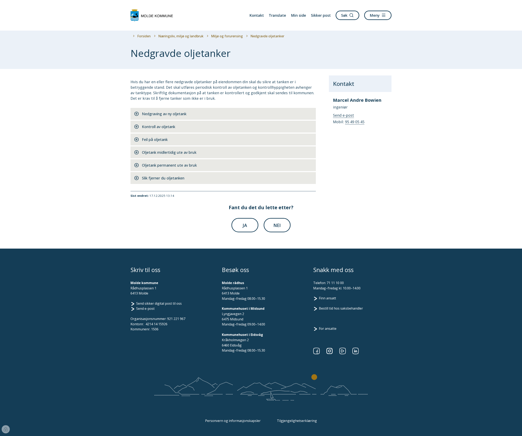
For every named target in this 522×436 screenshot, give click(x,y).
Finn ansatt (327, 298)
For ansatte (327, 328)
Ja (245, 225)
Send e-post (145, 308)
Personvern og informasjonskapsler (233, 420)
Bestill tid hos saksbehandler (341, 308)
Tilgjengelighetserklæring (297, 420)
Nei (277, 225)
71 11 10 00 (335, 283)
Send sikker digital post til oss (159, 303)
